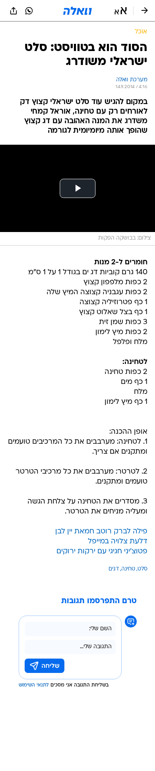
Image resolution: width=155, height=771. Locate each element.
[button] (120, 10)
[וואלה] (77, 11)
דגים (113, 569)
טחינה (128, 569)
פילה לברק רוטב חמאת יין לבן (101, 531)
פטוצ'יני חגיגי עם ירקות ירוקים (101, 551)
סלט (142, 569)
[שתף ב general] (13, 10)
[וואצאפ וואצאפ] (29, 11)
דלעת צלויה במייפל (117, 541)
